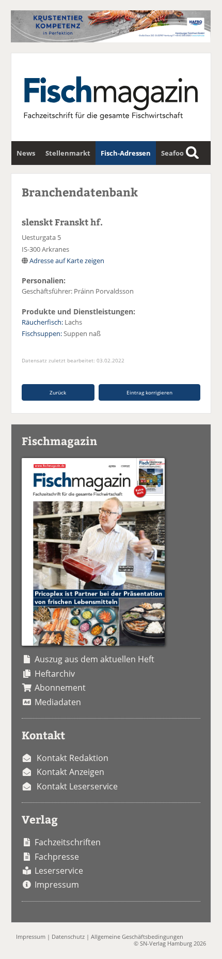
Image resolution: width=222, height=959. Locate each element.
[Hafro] (111, 39)
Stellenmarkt (67, 153)
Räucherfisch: (42, 322)
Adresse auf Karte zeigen (66, 260)
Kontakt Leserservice (77, 786)
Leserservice (59, 870)
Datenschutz (68, 936)
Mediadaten (58, 702)
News (26, 153)
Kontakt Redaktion (72, 758)
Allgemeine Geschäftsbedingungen (137, 936)
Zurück (58, 392)
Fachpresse (57, 856)
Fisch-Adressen (126, 153)
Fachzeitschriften (68, 842)
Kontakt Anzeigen (70, 772)
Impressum (57, 884)
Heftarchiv (55, 673)
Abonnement (60, 687)
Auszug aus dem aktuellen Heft (94, 659)
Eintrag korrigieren (149, 392)
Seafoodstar (181, 153)
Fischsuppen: (42, 333)
